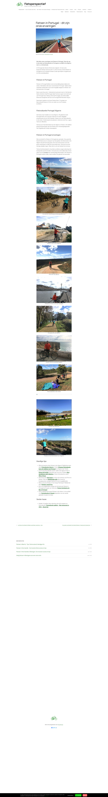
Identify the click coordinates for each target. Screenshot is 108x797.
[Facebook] (52, 727)
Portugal (51, 54)
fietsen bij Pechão (43, 472)
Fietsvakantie (47, 54)
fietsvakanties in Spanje (47, 493)
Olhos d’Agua (42, 476)
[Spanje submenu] (68, 9)
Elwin (43, 54)
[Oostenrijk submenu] (86, 9)
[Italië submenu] (76, 9)
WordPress (60, 724)
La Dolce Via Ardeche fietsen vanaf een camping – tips (30, 525)
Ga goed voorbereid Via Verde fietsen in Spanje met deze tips (76, 525)
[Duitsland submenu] (91, 9)
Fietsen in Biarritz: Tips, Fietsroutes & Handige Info (30, 544)
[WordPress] (56, 727)
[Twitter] (54, 727)
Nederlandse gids (52, 479)
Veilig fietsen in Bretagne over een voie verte (28, 555)
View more (46, 795)
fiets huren (50, 477)
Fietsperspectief (35, 4)
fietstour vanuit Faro (47, 484)
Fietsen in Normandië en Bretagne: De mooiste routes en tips (33, 551)
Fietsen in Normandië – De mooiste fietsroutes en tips (31, 548)
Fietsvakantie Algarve (47, 467)
